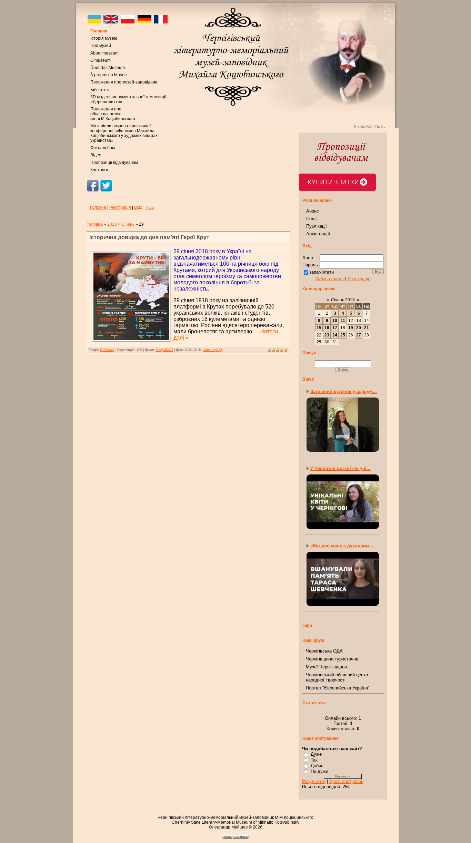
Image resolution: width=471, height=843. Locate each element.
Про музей (100, 45)
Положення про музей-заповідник (123, 82)
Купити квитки (333, 182)
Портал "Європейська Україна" (338, 687)
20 (358, 327)
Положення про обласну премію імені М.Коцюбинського (112, 114)
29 (319, 342)
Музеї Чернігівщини (326, 666)
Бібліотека (100, 89)
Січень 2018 (343, 299)
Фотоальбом (102, 147)
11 (343, 320)
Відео (95, 155)
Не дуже (319, 771)
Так (314, 760)
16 (326, 327)
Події (311, 218)
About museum (104, 53)
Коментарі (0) (213, 350)
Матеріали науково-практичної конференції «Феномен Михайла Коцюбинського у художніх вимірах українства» (124, 133)
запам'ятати (321, 272)
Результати (313, 781)
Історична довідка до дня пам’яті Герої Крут (149, 237)
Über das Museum (107, 67)
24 (334, 335)
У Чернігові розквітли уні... (340, 468)
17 (334, 327)
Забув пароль (329, 278)
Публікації (107, 350)
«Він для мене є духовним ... (342, 545)
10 (334, 320)
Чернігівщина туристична (332, 658)
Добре (317, 765)
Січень (127, 224)
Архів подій (318, 233)
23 (326, 335)
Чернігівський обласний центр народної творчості (337, 677)
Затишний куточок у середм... (343, 391)
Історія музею (103, 38)
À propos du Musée (108, 74)
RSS (150, 207)
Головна (98, 31)
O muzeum (100, 60)
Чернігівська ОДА (324, 651)
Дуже (316, 754)
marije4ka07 (164, 350)
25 (342, 335)
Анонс (312, 211)
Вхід (138, 207)
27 (358, 335)
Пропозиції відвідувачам (114, 162)
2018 (112, 224)
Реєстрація (120, 207)
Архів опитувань (346, 781)
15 (319, 327)
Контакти (99, 169)
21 (366, 327)
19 (350, 327)
